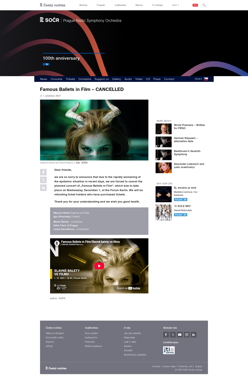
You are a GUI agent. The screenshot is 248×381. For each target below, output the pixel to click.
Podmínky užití (185, 366)
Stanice (139, 5)
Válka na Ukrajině (55, 333)
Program (101, 5)
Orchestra (85, 79)
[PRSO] (80, 20)
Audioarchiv (91, 337)
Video (139, 79)
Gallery (116, 79)
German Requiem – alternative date (186, 140)
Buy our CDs (164, 183)
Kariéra (127, 346)
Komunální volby (54, 337)
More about (164, 121)
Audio (128, 79)
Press (157, 79)
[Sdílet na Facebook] (43, 172)
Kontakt (128, 350)
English (198, 366)
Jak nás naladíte (132, 333)
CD (148, 79)
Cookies (156, 366)
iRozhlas (83, 5)
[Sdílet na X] (43, 180)
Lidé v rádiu (130, 341)
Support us (102, 79)
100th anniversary (61, 58)
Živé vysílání (91, 333)
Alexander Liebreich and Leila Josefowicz (189, 165)
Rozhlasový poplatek (135, 354)
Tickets (70, 79)
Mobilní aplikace (93, 346)
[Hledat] (204, 5)
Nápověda (129, 337)
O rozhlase (157, 5)
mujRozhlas (120, 5)
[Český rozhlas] (52, 5)
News (43, 79)
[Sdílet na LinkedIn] (43, 187)
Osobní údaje (169, 366)
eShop (49, 346)
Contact (169, 79)
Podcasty (90, 341)
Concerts (56, 79)
